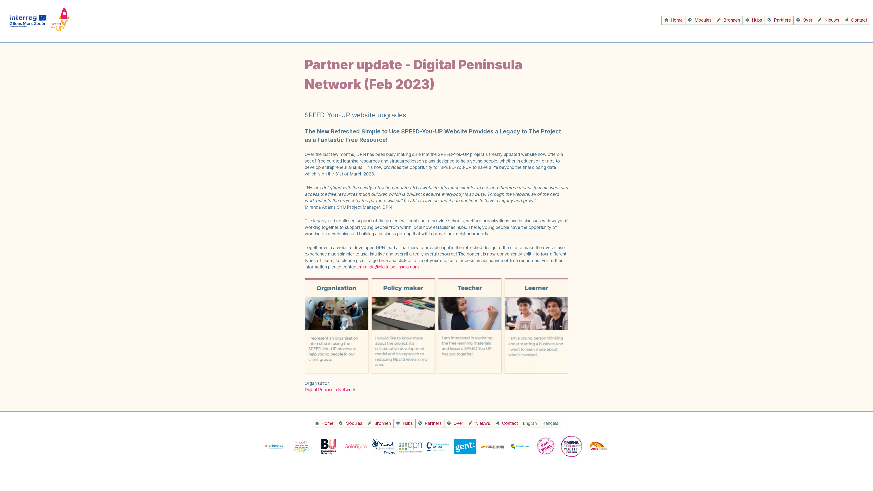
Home (677, 20)
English (530, 423)
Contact (859, 20)
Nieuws (831, 20)
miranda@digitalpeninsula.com (389, 267)
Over (808, 20)
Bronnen (731, 20)
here (383, 260)
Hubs (757, 20)
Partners (782, 20)
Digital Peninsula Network (330, 389)
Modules (703, 20)
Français (549, 423)
